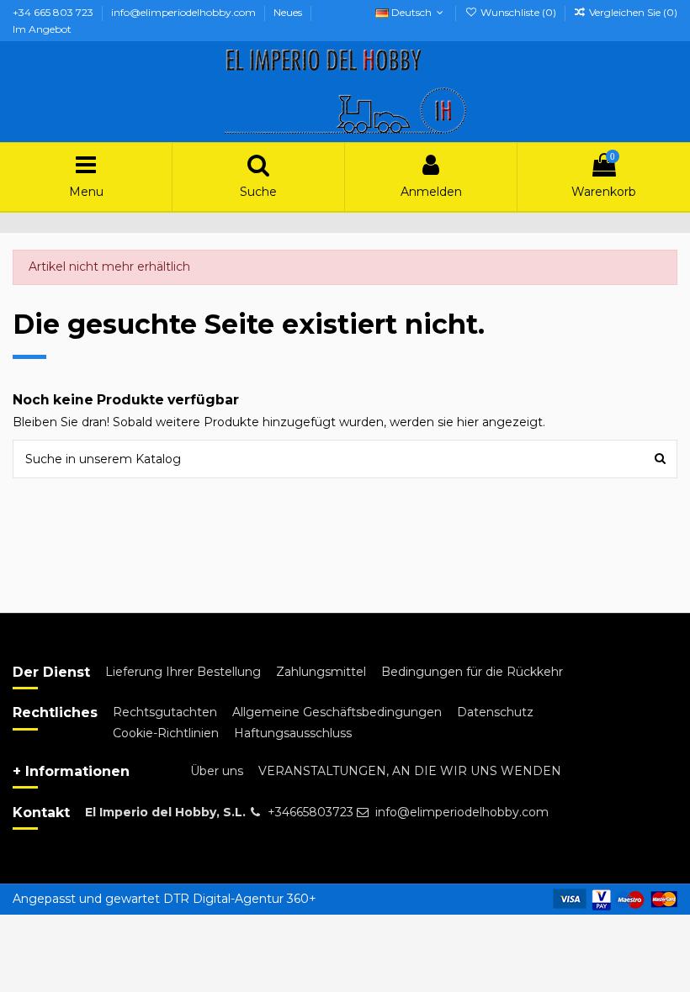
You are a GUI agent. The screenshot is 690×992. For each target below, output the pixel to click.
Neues (289, 12)
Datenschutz (495, 712)
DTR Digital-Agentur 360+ (239, 898)
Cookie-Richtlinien (166, 733)
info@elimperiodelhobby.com (184, 12)
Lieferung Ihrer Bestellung (183, 671)
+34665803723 (310, 812)
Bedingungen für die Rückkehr (472, 671)
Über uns (216, 770)
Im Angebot (42, 29)
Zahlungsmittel (321, 671)
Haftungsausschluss (293, 733)
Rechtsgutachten (165, 712)
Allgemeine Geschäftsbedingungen (337, 712)
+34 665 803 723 (54, 12)
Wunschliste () (518, 12)
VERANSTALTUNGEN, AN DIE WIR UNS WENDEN (409, 770)
